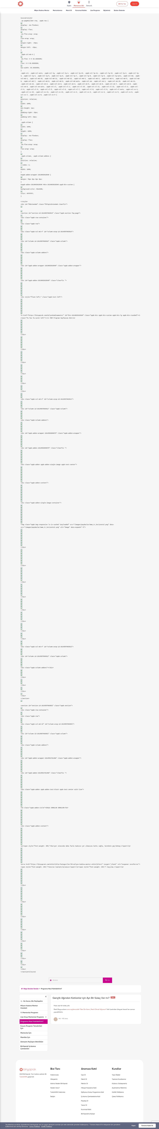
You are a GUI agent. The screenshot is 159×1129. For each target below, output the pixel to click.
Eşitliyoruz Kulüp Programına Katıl (92, 1092)
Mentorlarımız (57, 10)
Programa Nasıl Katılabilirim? (51, 989)
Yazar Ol (84, 1105)
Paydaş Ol (84, 1101)
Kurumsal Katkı (86, 1109)
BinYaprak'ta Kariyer (88, 1114)
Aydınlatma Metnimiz (119, 1088)
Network (89, 5)
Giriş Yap (124, 4)
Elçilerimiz (107, 10)
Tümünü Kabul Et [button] (147, 1125)
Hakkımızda (54, 1075)
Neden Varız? (55, 1088)
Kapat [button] (133, 1125)
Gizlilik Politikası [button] (46, 1126)
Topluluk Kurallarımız (119, 1079)
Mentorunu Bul (79, 5)
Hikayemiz (53, 1079)
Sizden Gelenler (119, 10)
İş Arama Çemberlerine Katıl (90, 1096)
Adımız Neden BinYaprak (58, 1083)
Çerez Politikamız (118, 1096)
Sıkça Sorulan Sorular (31, 989)
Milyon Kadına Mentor (41, 10)
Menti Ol (69, 10)
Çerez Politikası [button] (34, 1126)
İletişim (52, 1096)
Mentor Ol (84, 1083)
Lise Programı (95, 10)
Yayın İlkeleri (116, 1075)
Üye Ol (134, 4)
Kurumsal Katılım (81, 10)
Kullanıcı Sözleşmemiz (119, 1083)
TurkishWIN (23, 1077)
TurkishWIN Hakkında (57, 1092)
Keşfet (69, 5)
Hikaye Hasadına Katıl (88, 1088)
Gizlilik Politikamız (118, 1092)
